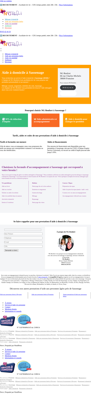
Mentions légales (11, 309)
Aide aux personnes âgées (14, 21)
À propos (8, 303)
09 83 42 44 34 (5, 32)
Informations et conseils (13, 311)
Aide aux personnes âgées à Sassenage (47, 338)
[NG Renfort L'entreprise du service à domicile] (11, 15)
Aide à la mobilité (11, 24)
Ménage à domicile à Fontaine (24, 331)
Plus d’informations (66, 5)
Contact (7, 307)
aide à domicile (42, 277)
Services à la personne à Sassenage (70, 338)
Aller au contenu (6, 1)
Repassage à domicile (25, 342)
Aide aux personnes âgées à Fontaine (43, 294)
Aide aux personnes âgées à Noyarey (11, 294)
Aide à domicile (13, 342)
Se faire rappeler (68, 93)
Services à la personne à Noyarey (67, 335)
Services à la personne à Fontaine (68, 331)
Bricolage (8, 28)
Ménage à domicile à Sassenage (25, 338)
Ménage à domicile (11, 19)
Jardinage (8, 26)
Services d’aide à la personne (15, 305)
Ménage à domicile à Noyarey (24, 335)
